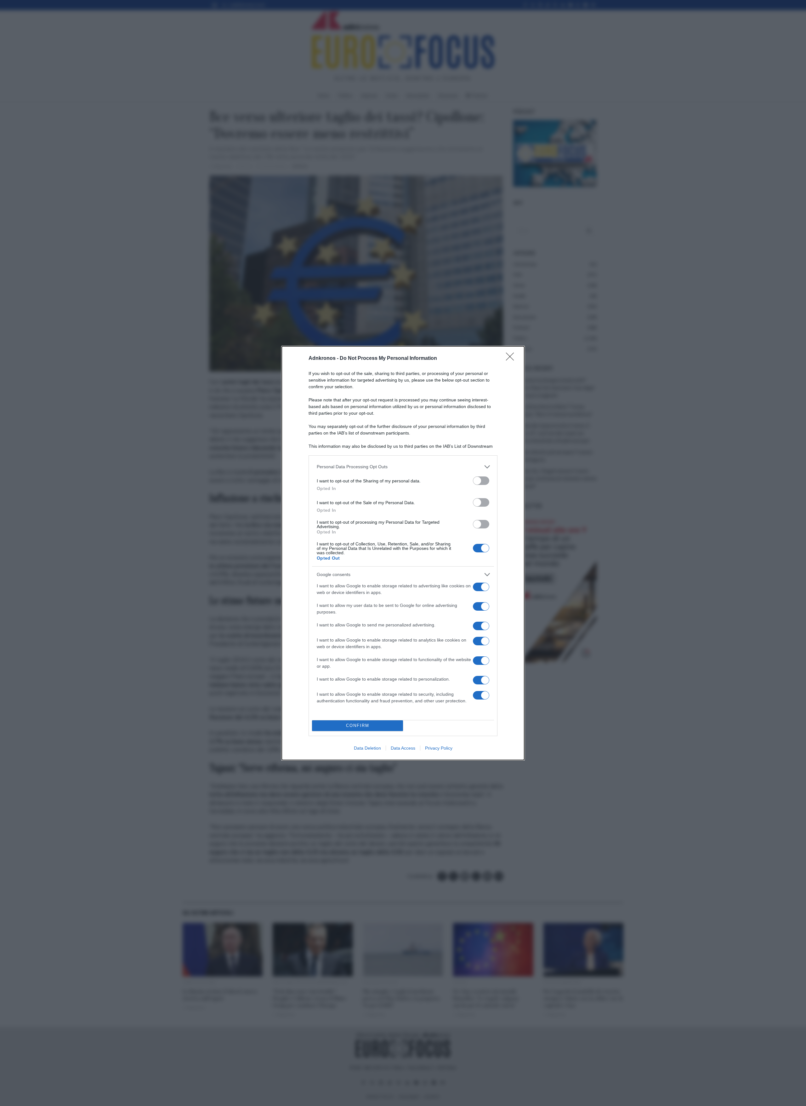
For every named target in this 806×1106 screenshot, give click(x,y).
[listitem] (403, 467)
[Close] (512, 359)
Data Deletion (367, 748)
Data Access (403, 748)
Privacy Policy (438, 748)
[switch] (481, 480)
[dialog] (403, 553)
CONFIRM (357, 725)
